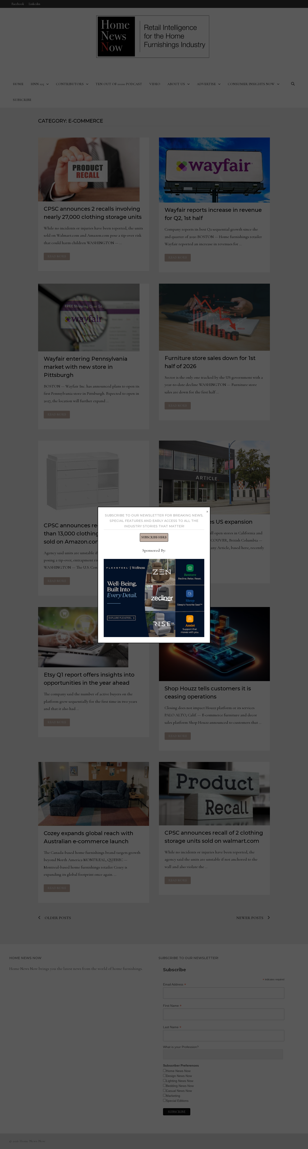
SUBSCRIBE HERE (154, 537)
